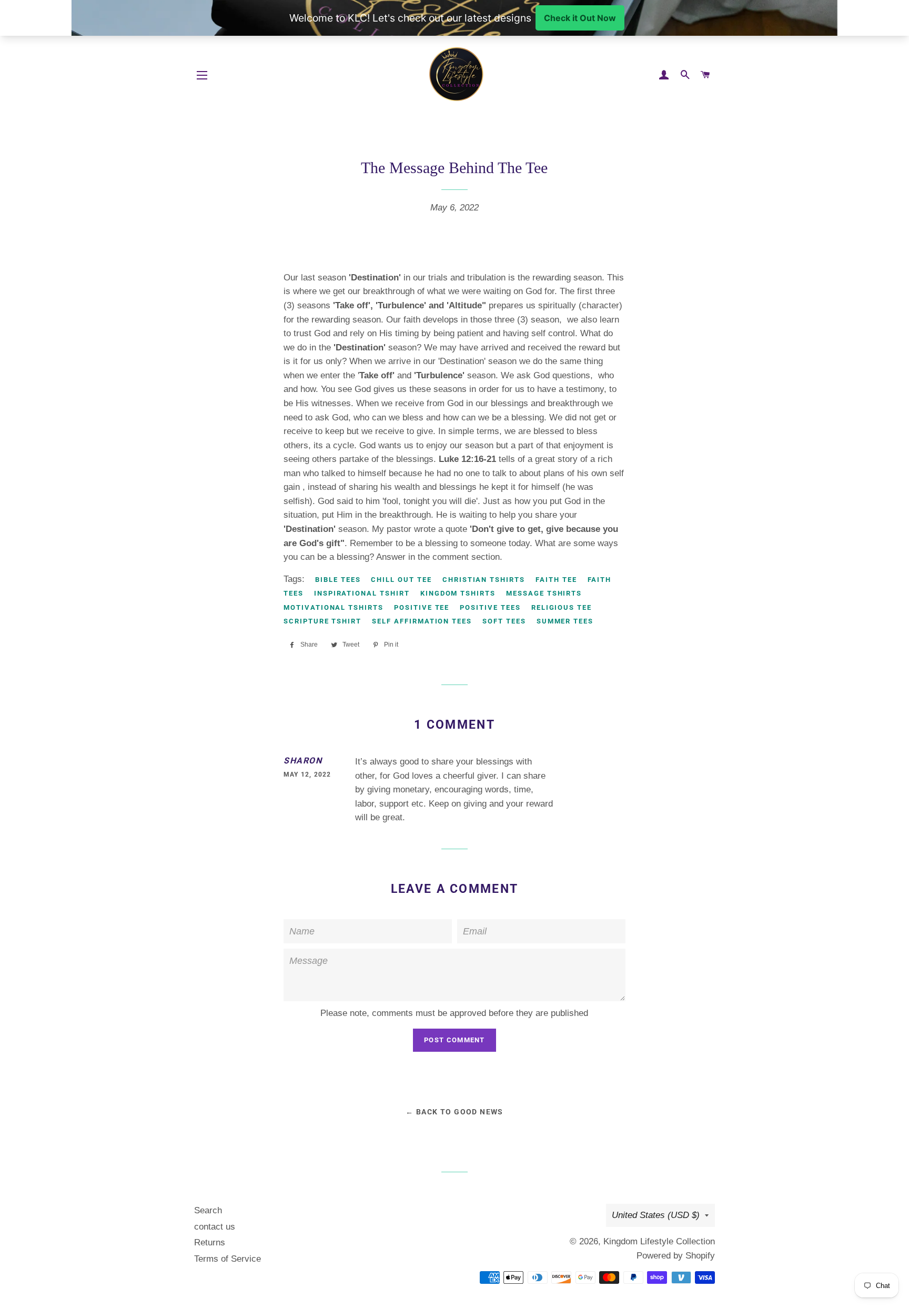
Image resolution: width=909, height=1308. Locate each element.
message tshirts (544, 593)
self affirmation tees (422, 621)
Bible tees (338, 579)
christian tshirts (483, 579)
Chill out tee (401, 579)
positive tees (490, 607)
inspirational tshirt (362, 593)
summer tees (565, 621)
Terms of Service (227, 1259)
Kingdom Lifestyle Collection (659, 1241)
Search (208, 1210)
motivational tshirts (333, 607)
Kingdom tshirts (458, 593)
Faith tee (556, 579)
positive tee (421, 607)
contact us (214, 1227)
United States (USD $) (656, 1215)
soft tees (504, 621)
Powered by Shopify (676, 1256)
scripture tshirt (322, 621)
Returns (209, 1242)
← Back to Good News (454, 1112)
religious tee (561, 607)
